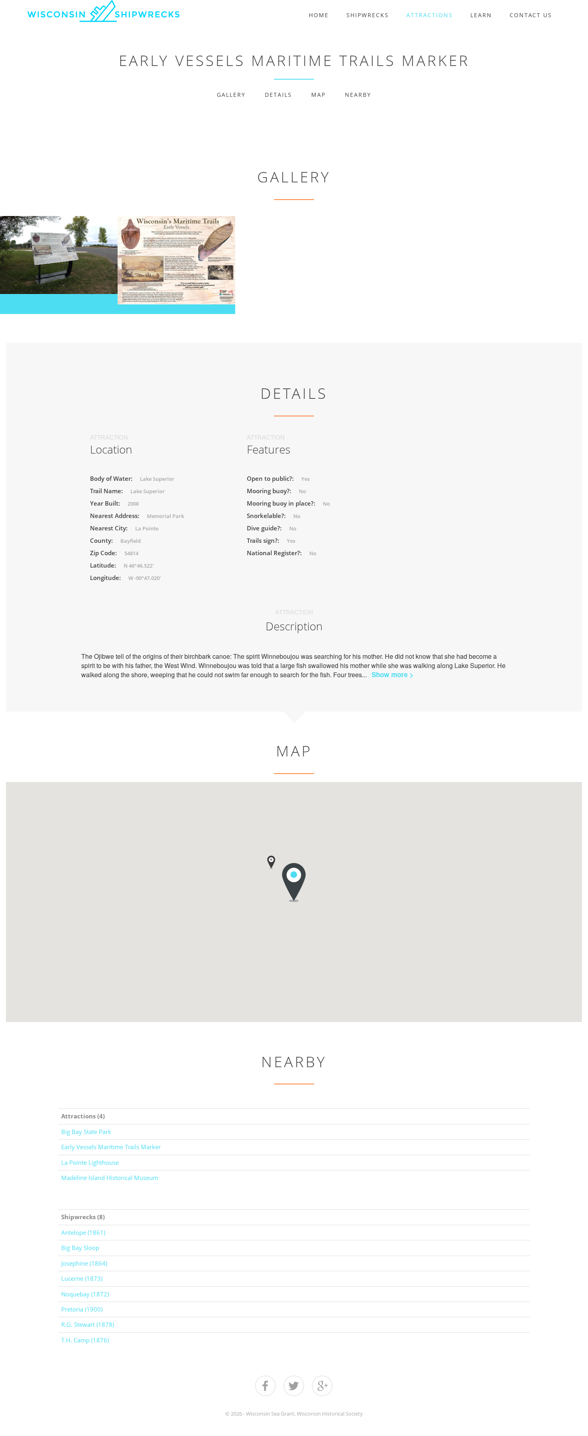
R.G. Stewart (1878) (87, 1324)
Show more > (393, 674)
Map (318, 94)
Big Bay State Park (86, 1132)
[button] (271, 862)
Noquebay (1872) (85, 1294)
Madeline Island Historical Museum (109, 1178)
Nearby (358, 94)
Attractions (429, 15)
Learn (481, 15)
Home (319, 15)
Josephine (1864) (84, 1263)
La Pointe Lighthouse (90, 1162)
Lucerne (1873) (81, 1278)
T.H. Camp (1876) (85, 1340)
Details (278, 94)
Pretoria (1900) (81, 1309)
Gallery (231, 94)
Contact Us (531, 15)
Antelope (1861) (83, 1232)
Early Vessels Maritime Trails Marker (111, 1147)
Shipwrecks (367, 15)
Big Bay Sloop (80, 1248)
